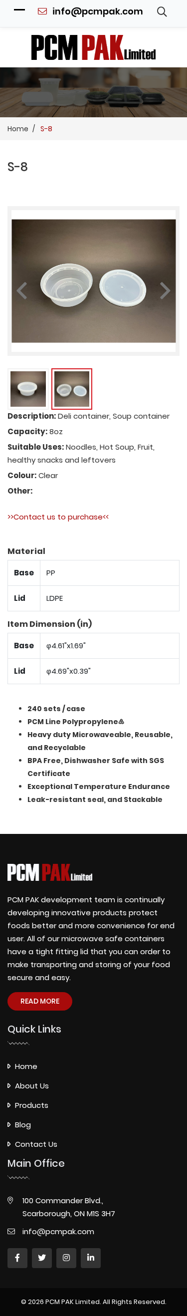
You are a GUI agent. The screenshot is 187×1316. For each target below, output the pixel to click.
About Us (32, 1085)
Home (26, 1066)
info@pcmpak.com (96, 11)
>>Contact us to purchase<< (58, 517)
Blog (23, 1124)
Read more (39, 1001)
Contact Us (36, 1144)
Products (31, 1105)
